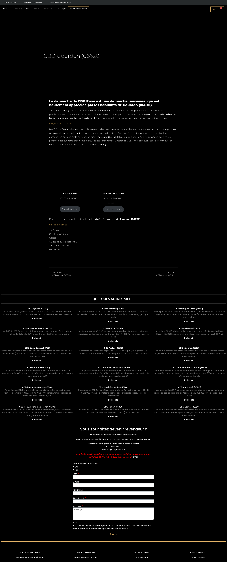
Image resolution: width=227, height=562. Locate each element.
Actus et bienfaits (32, 9)
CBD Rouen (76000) (113, 407)
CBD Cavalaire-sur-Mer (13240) (113, 387)
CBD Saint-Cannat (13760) (37, 348)
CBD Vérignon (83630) (189, 348)
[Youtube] (224, 2)
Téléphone (78, 490)
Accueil (6, 9)
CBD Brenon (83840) (113, 328)
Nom (75, 473)
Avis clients (47, 9)
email (135, 457)
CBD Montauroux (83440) (37, 367)
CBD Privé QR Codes (60, 245)
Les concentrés (57, 249)
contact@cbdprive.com (113, 449)
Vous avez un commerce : (85, 463)
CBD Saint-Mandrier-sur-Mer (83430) (189, 367)
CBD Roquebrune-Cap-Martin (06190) (37, 407)
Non (77, 469)
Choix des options (70, 209)
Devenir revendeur (78, 9)
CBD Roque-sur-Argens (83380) (37, 387)
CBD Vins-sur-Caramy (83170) (37, 328)
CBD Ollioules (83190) (189, 328)
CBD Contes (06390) (189, 407)
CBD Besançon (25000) (113, 309)
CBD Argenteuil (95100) (189, 387)
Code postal (79, 498)
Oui (76, 466)
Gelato (52, 238)
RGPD (75, 522)
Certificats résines (58, 234)
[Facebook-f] (213, 2)
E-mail (76, 481)
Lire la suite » (37, 318)
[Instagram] (219, 2)
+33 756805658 (113, 446)
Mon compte (61, 9)
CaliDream (54, 230)
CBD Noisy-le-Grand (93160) (189, 309)
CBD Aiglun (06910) (113, 348)
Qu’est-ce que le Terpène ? (63, 241)
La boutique (17, 9)
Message (77, 506)
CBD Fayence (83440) (37, 309)
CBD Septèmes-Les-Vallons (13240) (113, 367)
